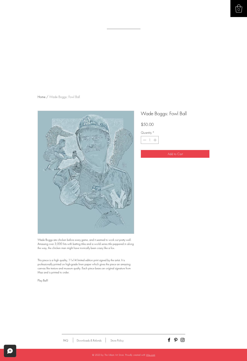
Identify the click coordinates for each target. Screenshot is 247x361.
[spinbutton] (150, 140)
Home (41, 97)
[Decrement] (144, 140)
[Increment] (155, 140)
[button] (238, 8)
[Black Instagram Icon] (182, 340)
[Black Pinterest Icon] (175, 340)
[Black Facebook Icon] (169, 340)
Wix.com (150, 355)
